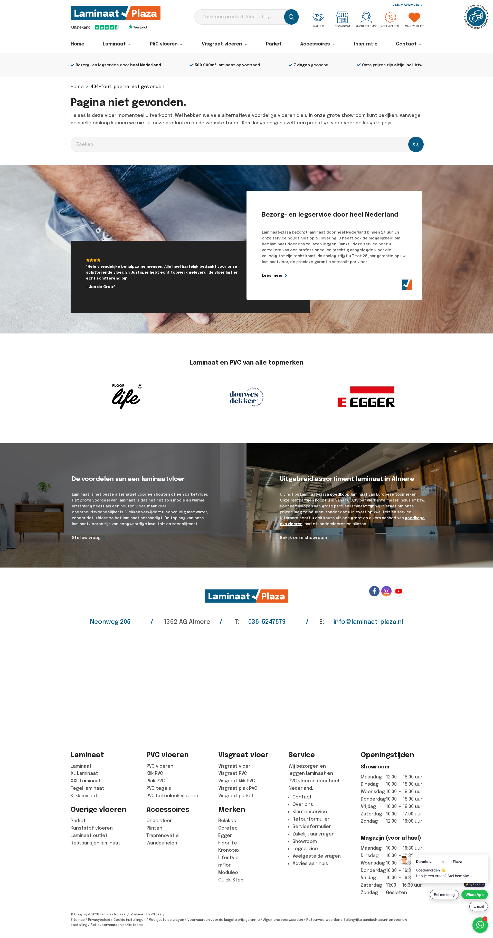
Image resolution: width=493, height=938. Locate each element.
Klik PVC (154, 773)
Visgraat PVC (232, 773)
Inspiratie (365, 44)
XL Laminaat (84, 773)
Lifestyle (228, 857)
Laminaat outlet (89, 835)
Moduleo (228, 872)
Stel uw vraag (86, 537)
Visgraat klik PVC (236, 780)
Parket (274, 44)
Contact (406, 44)
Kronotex (229, 850)
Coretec (228, 828)
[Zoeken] (291, 17)
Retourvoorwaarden (323, 920)
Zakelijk (318, 26)
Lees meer (272, 275)
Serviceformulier (311, 826)
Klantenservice (366, 26)
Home (77, 44)
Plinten (154, 828)
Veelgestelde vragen (316, 856)
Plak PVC (155, 780)
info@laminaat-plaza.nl (368, 621)
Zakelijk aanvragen (406, 4)
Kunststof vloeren (92, 828)
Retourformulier (310, 819)
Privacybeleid (99, 920)
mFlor (224, 865)
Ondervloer (159, 820)
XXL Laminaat (86, 780)
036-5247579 (267, 621)
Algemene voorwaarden (283, 920)
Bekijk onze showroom (303, 537)
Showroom (342, 26)
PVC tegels (158, 788)
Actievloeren (390, 26)
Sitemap (78, 920)
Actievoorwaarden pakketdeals (117, 925)
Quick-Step (230, 880)
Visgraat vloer (234, 766)
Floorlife (227, 843)
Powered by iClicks (146, 914)
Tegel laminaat (87, 788)
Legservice (305, 848)
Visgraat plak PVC (237, 788)
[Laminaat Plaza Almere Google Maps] (246, 684)
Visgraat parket (236, 795)
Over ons (302, 804)
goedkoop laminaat (348, 494)
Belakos (227, 820)
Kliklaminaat (84, 795)
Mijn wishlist (414, 26)
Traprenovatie (162, 835)
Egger (225, 835)
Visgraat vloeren (222, 44)
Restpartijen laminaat (95, 843)
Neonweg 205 (110, 621)
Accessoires (315, 44)
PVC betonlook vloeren (172, 795)
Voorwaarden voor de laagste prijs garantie (223, 920)
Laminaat (114, 44)
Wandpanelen (161, 843)
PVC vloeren (164, 44)
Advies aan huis (310, 863)
